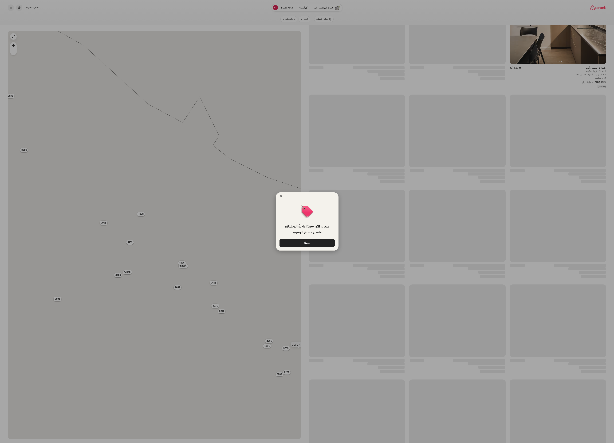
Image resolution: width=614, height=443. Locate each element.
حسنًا (307, 242)
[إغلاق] (280, 196)
